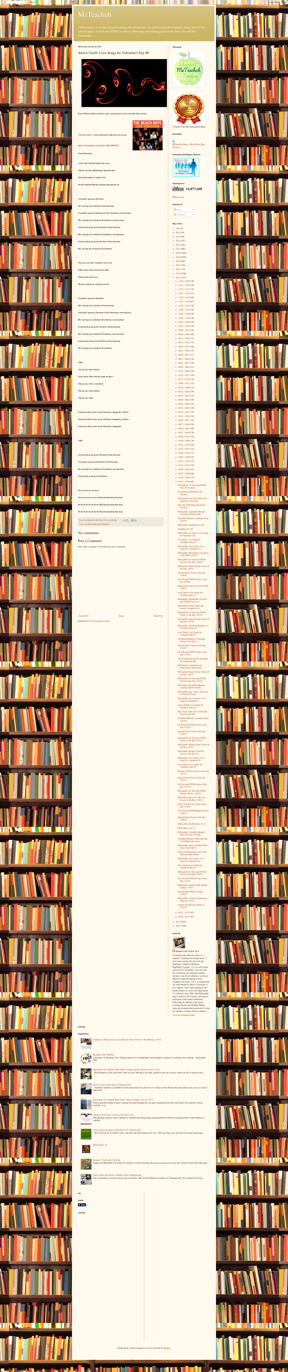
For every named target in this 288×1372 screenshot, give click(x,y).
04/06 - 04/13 (184, 436)
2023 (178, 240)
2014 (178, 277)
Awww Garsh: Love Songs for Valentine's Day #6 (190, 706)
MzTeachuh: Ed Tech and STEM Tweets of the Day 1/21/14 (192, 739)
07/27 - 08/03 (184, 371)
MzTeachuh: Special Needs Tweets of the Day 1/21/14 (193, 745)
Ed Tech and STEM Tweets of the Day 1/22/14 (192, 726)
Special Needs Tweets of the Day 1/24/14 (192, 574)
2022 (178, 244)
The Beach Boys (85, 134)
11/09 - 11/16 (184, 309)
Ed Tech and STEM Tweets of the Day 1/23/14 (192, 653)
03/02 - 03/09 (184, 457)
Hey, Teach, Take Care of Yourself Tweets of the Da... (192, 712)
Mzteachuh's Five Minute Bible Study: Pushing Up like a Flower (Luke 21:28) (126, 1069)
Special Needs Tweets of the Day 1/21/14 (192, 779)
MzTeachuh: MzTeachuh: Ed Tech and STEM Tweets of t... (192, 600)
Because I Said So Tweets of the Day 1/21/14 (193, 772)
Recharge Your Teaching (103, 1054)
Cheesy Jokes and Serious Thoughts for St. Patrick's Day (117, 1129)
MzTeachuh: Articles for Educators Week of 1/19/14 (192, 899)
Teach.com (179, 197)
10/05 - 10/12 (184, 330)
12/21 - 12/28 (184, 285)
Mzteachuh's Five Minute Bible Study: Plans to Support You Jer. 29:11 (123, 1099)
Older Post (158, 615)
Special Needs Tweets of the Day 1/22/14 (192, 732)
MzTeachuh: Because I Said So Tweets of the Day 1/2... (191, 752)
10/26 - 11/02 (184, 318)
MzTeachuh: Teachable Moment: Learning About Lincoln (191, 513)
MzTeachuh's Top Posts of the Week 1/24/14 (193, 587)
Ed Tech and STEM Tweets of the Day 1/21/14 (192, 785)
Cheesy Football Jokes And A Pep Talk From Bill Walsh (192, 853)
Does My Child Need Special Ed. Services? (192, 506)
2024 (178, 236)
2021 (178, 248)
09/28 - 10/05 (184, 334)
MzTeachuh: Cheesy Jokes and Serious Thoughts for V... (190, 607)
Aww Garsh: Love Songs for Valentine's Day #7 (190, 633)
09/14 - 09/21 (184, 342)
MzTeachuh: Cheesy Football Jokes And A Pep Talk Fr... (192, 846)
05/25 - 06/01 (184, 407)
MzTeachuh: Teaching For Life (191, 524)
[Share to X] (129, 520)
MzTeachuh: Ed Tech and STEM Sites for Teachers (192, 486)
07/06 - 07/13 (184, 383)
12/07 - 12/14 (184, 293)
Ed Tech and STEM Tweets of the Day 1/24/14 (192, 580)
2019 (178, 257)
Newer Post (83, 615)
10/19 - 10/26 (184, 322)
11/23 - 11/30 (184, 301)
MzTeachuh (94, 14)
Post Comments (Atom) (100, 621)
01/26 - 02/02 (184, 477)
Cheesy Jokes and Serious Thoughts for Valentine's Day (193, 660)
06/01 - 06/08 (184, 403)
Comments (181, 214)
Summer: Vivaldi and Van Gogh (106, 1160)
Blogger (167, 1348)
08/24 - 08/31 (184, 354)
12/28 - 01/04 (184, 281)
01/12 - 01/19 (184, 912)
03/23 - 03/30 (184, 444)
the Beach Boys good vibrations (97, 524)
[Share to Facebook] (132, 520)
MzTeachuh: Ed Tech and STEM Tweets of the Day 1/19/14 (192, 873)
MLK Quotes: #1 (100, 1144)
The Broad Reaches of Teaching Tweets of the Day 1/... (191, 640)
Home (121, 615)
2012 (178, 925)
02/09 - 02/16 (184, 469)
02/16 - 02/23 (184, 465)
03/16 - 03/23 (184, 448)
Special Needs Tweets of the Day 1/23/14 (192, 646)
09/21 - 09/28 (184, 338)
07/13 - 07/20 (184, 379)
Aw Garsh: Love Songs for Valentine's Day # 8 (189, 540)
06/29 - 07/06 (184, 387)
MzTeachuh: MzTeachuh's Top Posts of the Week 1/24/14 (193, 554)
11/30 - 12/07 (184, 297)
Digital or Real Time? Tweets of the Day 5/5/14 (113, 1114)
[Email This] (124, 520)
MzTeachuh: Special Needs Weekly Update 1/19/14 (192, 886)
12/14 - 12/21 (184, 289)
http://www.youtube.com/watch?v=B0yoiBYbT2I (98, 145)
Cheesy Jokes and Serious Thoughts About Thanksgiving (117, 1174)
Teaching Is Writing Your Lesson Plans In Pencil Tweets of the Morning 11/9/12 (127, 1039)
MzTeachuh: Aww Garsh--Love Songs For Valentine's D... (191, 547)
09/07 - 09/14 (184, 346)
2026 (178, 228)
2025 (178, 232)
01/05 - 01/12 (184, 916)
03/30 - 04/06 (184, 440)
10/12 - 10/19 (184, 326)
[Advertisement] (100, 1237)
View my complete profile (183, 1015)
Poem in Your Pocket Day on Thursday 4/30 (112, 1084)
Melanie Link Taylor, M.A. (188, 951)
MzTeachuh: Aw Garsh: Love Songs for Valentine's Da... (193, 534)
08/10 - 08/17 (184, 362)
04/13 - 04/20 (184, 432)
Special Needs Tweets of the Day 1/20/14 (192, 818)
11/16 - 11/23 (184, 305)
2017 (178, 265)
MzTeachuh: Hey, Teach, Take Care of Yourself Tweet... (193, 693)
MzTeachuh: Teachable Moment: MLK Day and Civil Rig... (191, 833)
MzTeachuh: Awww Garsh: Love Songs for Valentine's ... (192, 699)
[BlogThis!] (126, 520)
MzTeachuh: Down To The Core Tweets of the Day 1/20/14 (191, 798)
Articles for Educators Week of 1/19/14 (191, 906)
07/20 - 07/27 (184, 375)
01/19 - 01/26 (184, 481)
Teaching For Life (185, 528)
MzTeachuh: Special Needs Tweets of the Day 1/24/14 (193, 567)
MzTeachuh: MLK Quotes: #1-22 (192, 823)
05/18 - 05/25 (184, 412)
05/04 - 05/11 (184, 420)
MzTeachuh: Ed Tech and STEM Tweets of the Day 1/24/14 (192, 560)
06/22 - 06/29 (184, 391)
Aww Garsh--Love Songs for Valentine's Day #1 (190, 866)
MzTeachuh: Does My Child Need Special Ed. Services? (192, 499)
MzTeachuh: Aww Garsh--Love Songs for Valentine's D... (191, 759)
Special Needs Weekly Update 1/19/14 (190, 893)
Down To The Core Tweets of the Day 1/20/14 (192, 805)
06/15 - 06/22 (184, 395)
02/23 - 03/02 (184, 461)
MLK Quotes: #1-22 (186, 828)
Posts (178, 209)
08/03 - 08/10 (184, 367)
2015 (178, 273)
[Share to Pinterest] (135, 520)
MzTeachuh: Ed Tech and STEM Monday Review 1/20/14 (192, 792)
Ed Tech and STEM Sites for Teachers (190, 493)
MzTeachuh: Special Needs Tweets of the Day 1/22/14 (193, 673)
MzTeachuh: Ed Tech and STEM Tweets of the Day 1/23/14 (192, 613)
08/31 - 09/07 (184, 350)
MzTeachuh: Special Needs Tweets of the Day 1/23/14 (193, 620)
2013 (178, 921)
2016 (178, 269)
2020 (178, 252)
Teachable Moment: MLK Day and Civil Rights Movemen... (192, 840)
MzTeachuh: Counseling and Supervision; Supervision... (190, 666)
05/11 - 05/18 (184, 416)
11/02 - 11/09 (184, 313)
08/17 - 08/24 (184, 358)
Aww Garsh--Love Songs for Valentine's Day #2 (190, 765)
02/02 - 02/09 (184, 473)
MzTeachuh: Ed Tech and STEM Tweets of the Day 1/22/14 (192, 679)
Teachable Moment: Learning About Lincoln (193, 519)
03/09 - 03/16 (184, 452)
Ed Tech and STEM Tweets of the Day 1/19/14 (192, 879)
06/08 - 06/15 (184, 399)
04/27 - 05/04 (184, 424)
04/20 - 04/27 (184, 428)
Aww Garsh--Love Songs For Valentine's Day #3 (190, 593)
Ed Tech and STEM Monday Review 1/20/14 (193, 812)
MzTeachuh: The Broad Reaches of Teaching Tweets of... (192, 627)
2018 (178, 261)
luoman (149, 1348)
